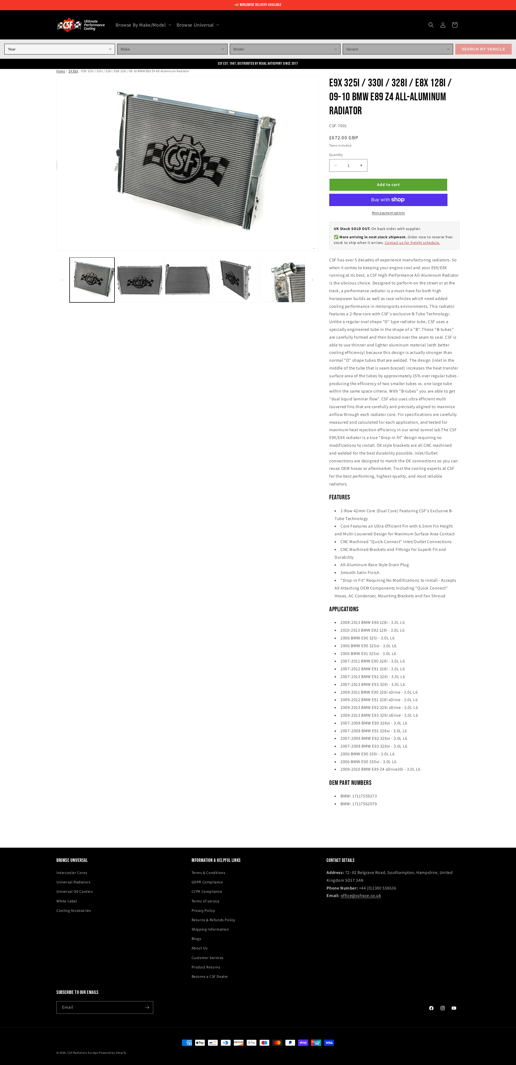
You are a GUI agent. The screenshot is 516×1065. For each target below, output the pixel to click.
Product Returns (206, 967)
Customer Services (208, 957)
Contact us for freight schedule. (412, 242)
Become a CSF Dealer (210, 976)
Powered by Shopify (112, 1053)
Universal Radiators (73, 882)
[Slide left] (62, 280)
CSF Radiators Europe (82, 1053)
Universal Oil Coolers (74, 891)
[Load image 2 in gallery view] (139, 279)
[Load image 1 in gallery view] (92, 279)
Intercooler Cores (71, 872)
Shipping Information (210, 929)
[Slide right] (312, 280)
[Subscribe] (147, 1007)
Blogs (196, 938)
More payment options (388, 212)
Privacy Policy (203, 910)
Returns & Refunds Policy (213, 919)
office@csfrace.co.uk (361, 895)
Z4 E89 (73, 71)
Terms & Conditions (208, 872)
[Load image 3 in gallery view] (187, 279)
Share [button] (340, 820)
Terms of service (206, 901)
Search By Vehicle (483, 49)
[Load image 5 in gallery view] (282, 279)
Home (60, 71)
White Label (66, 901)
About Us (200, 948)
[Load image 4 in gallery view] (235, 279)
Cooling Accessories (73, 910)
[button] (142, 25)
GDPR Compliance (207, 882)
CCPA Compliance (207, 891)
